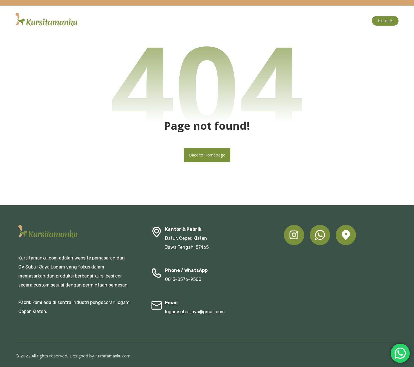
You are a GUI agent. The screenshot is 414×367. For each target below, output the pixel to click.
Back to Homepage (207, 155)
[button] (294, 235)
